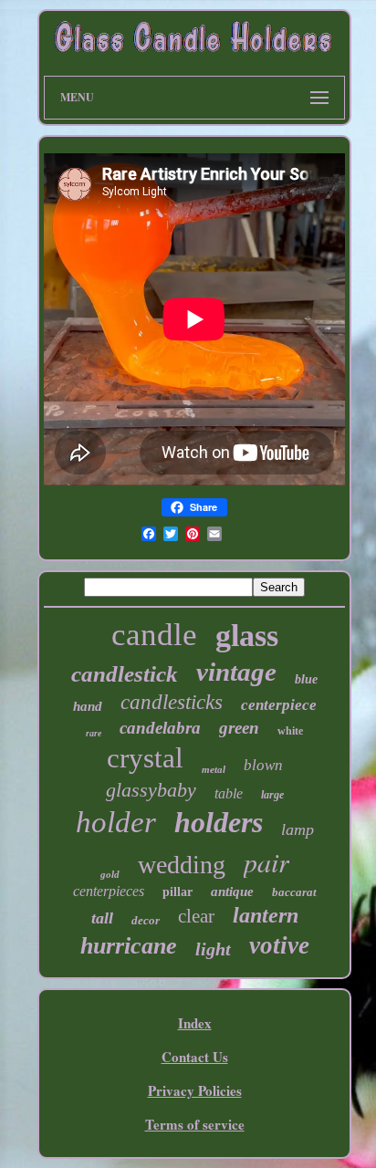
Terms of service (195, 1124)
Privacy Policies (195, 1090)
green (239, 727)
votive (279, 945)
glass (246, 635)
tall (102, 918)
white (290, 731)
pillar (177, 892)
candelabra (160, 727)
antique (232, 891)
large (272, 794)
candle (154, 634)
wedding (181, 864)
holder (116, 822)
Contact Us (195, 1057)
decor (145, 920)
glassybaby (151, 789)
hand (87, 706)
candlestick (124, 674)
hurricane (128, 946)
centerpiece (279, 705)
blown (263, 765)
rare (93, 733)
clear (196, 916)
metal (213, 769)
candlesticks (171, 702)
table (228, 793)
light (213, 949)
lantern (265, 915)
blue (306, 679)
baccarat (294, 892)
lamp (297, 829)
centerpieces (108, 891)
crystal (145, 758)
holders (218, 822)
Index (195, 1023)
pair (266, 861)
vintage (236, 671)
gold (110, 874)
